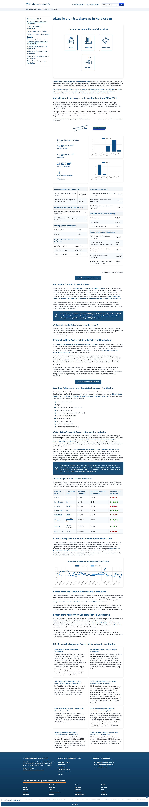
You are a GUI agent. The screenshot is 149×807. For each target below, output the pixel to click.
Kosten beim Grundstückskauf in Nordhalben (37, 52)
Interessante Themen (64, 769)
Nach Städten (62, 767)
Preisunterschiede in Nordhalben (38, 34)
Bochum (103, 792)
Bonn (76, 785)
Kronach (46, 9)
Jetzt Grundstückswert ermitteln (88, 278)
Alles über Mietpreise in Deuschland (33, 770)
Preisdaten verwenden (64, 772)
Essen (24, 785)
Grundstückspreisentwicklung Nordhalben (37, 47)
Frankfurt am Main (54, 792)
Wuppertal (78, 789)
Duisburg (104, 794)
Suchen (121, 5)
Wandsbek (26, 794)
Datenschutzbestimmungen (14, 800)
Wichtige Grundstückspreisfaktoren (35, 38)
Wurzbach (57, 520)
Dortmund (52, 787)
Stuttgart (25, 792)
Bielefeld (51, 794)
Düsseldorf (52, 785)
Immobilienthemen (92, 4)
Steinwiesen (58, 515)
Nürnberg (104, 787)
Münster (25, 789)
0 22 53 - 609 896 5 (101, 767)
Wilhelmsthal (58, 531)
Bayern (40, 9)
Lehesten (57, 526)
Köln (102, 789)
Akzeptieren (75, 804)
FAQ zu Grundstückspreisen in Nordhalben (37, 62)
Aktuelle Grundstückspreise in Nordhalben (37, 23)
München (78, 787)
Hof (67, 502)
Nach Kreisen (61, 764)
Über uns (60, 774)
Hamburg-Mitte (79, 794)
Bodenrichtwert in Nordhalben (37, 31)
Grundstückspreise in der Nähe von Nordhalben (37, 43)
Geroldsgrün (58, 502)
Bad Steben (58, 510)
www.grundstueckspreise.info (105, 764)
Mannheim (78, 792)
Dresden (103, 785)
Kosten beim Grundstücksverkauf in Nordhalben (38, 57)
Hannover (26, 787)
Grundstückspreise (78, 4)
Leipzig (51, 789)
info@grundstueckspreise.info (105, 762)
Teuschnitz (57, 506)
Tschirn (56, 498)
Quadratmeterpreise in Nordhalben (34, 28)
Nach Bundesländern (64, 762)
